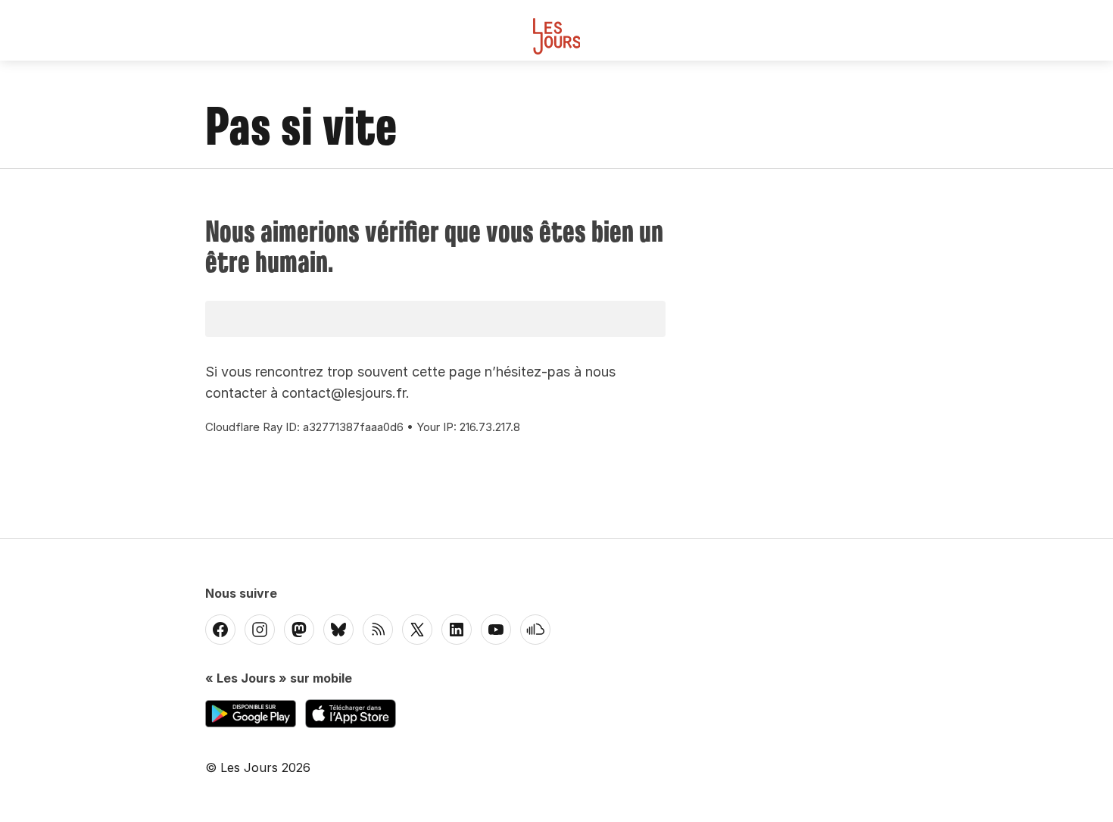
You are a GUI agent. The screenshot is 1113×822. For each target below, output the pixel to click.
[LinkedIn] (456, 629)
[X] (417, 629)
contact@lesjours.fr (344, 393)
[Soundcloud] (535, 629)
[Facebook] (220, 629)
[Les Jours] (557, 36)
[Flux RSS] (378, 629)
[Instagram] (260, 629)
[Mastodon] (299, 629)
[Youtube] (496, 629)
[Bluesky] (338, 629)
